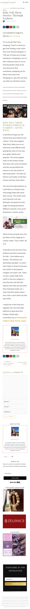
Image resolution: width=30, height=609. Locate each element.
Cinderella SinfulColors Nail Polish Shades (8, 363)
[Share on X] (7, 27)
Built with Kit (15, 482)
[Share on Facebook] (4, 27)
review (8, 8)
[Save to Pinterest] (10, 27)
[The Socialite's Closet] (8, 2)
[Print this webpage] (17, 27)
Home (4, 8)
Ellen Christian (14, 36)
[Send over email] (14, 27)
